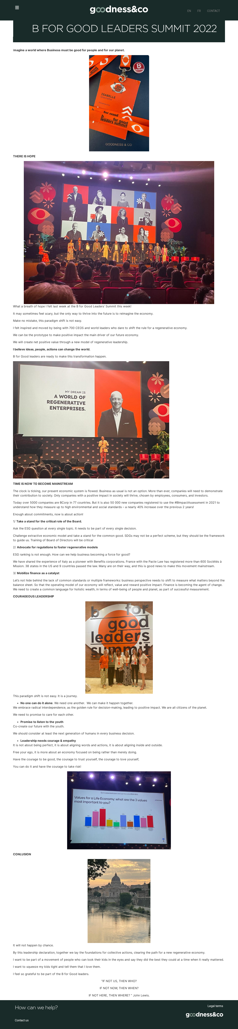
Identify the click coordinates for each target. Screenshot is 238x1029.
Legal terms (215, 1006)
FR (199, 11)
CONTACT (213, 11)
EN (189, 11)
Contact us (22, 1020)
